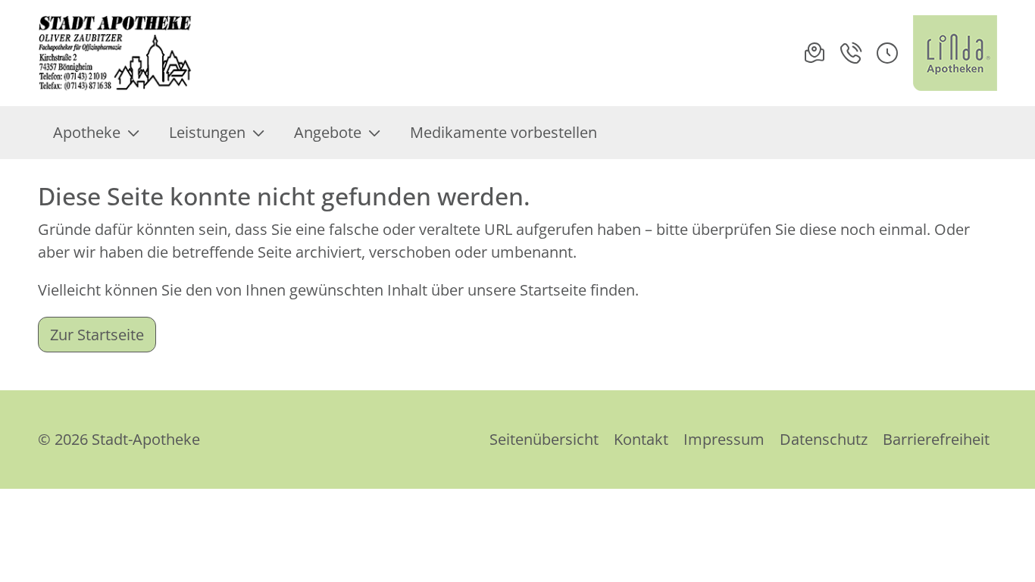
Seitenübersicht (544, 439)
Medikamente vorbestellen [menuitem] (503, 132)
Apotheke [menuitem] (86, 132)
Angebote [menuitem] (327, 132)
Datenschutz (824, 439)
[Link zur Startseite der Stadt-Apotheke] (118, 53)
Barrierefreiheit (936, 439)
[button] (887, 53)
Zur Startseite (97, 334)
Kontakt (641, 439)
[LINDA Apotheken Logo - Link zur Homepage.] (955, 53)
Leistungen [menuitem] (207, 132)
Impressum (724, 439)
